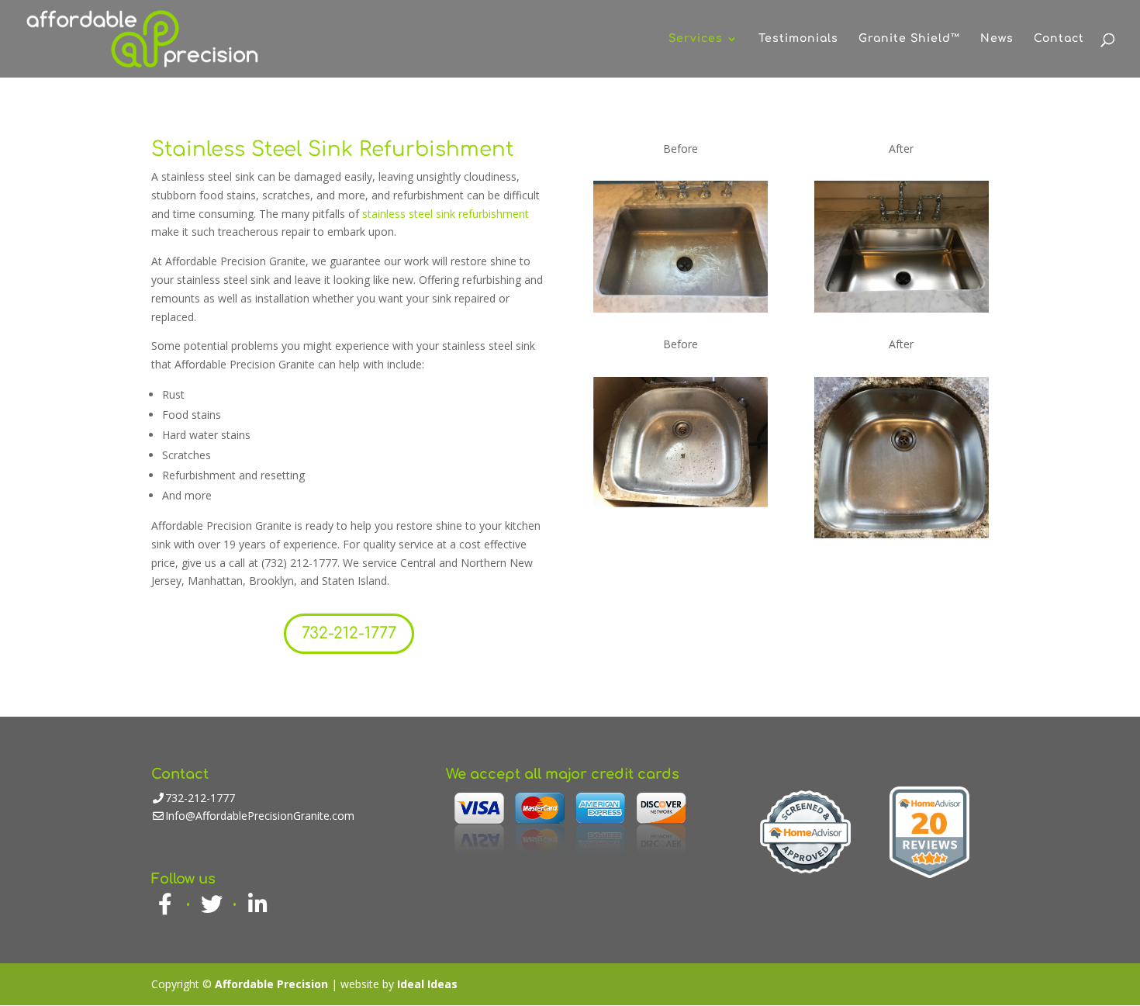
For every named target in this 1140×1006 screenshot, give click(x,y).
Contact (1059, 38)
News (997, 38)
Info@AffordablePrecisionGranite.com (259, 815)
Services (695, 38)
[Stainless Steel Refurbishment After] (901, 308)
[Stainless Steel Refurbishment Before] (680, 308)
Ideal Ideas (427, 984)
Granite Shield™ (909, 38)
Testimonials (798, 38)
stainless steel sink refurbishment (445, 213)
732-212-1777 (349, 633)
